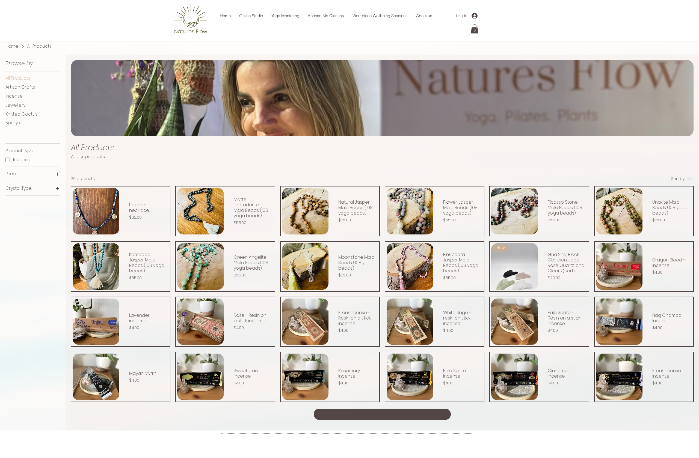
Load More (382, 414)
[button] (474, 28)
